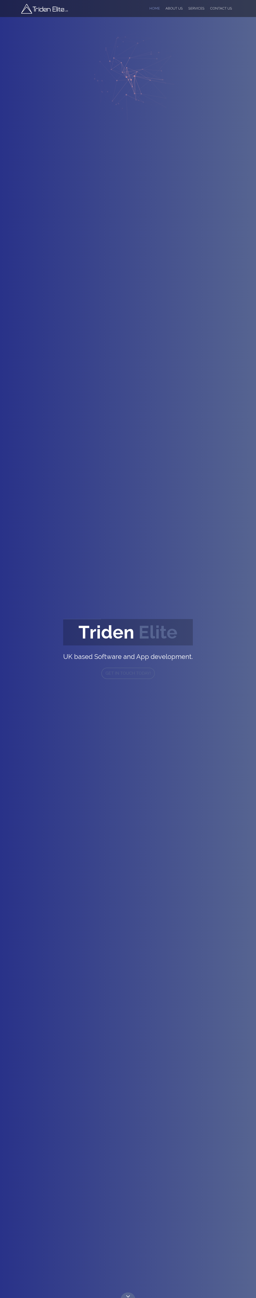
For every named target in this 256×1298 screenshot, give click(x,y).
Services (196, 8)
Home (154, 8)
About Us (174, 8)
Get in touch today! (128, 673)
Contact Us (221, 8)
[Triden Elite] (44, 8)
